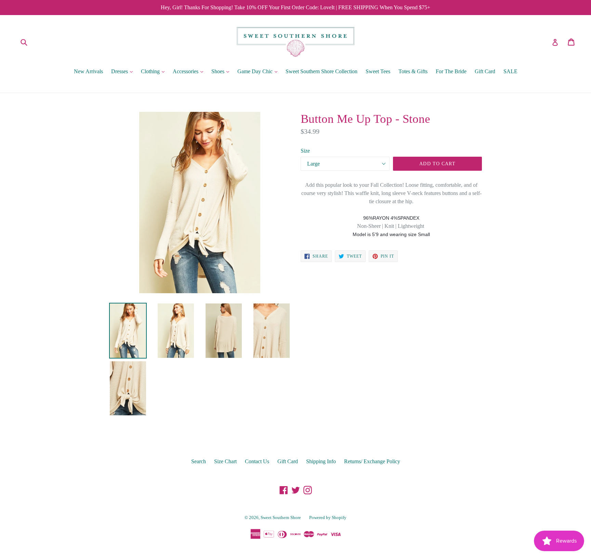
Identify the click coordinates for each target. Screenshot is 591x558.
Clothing (154, 71)
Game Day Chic (259, 71)
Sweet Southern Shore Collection (321, 71)
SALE (510, 71)
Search (198, 461)
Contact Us (257, 461)
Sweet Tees (378, 71)
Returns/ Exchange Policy (372, 461)
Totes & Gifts (413, 71)
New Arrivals (88, 71)
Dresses (123, 71)
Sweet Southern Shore (281, 517)
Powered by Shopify (327, 517)
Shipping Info (321, 461)
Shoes (222, 71)
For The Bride (451, 71)
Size (305, 151)
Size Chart (225, 461)
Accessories (190, 71)
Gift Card (485, 71)
